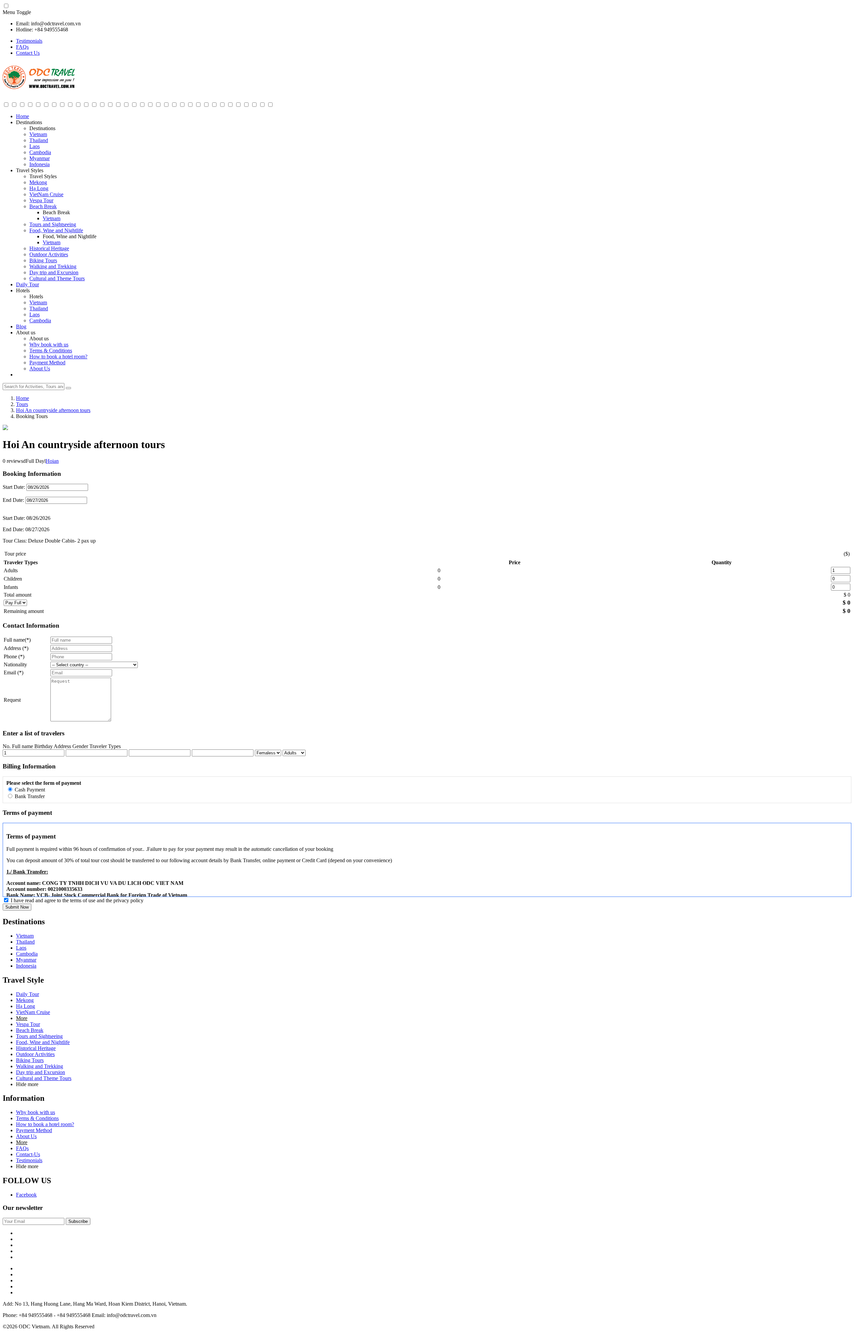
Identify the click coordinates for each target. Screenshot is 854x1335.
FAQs (22, 47)
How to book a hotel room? (58, 356)
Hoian (52, 461)
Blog (21, 326)
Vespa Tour (41, 200)
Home (22, 116)
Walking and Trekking (52, 266)
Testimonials (29, 41)
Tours (22, 404)
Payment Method (47, 362)
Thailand (38, 140)
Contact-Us (28, 1154)
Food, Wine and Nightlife (56, 230)
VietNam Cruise (46, 194)
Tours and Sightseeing (52, 224)
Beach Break (43, 206)
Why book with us (48, 344)
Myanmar (39, 158)
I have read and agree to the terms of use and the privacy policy (77, 900)
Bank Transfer (29, 796)
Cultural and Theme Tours (57, 278)
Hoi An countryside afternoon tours (53, 410)
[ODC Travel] (39, 88)
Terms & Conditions (50, 350)
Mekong (38, 182)
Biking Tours (43, 260)
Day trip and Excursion (53, 272)
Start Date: (14, 487)
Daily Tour (27, 284)
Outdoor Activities (48, 254)
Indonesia (39, 164)
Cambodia (40, 152)
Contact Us (28, 53)
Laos (34, 146)
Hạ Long (38, 188)
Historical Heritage (49, 248)
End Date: (14, 500)
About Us (39, 368)
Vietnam (38, 134)
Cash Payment (29, 789)
